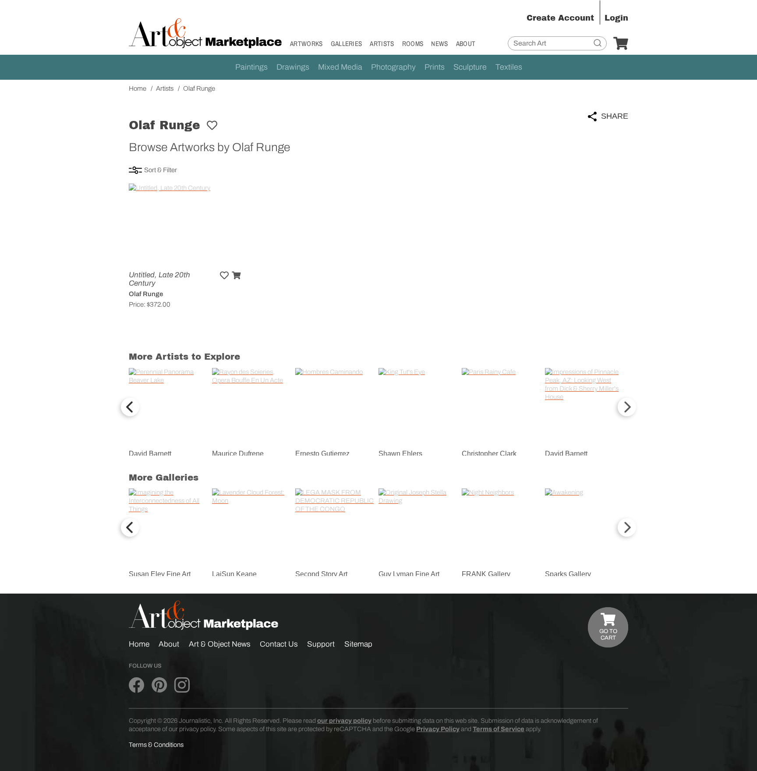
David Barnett (150, 453)
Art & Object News (220, 644)
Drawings (292, 67)
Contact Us (279, 644)
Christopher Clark (489, 453)
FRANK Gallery (486, 574)
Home (139, 644)
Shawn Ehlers (400, 453)
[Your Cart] (620, 44)
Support (321, 644)
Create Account (560, 18)
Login (616, 18)
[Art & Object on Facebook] (136, 685)
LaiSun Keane (234, 574)
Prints (434, 67)
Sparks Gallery (568, 574)
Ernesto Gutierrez (322, 453)
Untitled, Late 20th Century (159, 279)
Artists (382, 43)
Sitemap (358, 644)
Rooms (413, 43)
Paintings (251, 67)
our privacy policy (344, 720)
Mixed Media (340, 67)
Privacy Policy (438, 728)
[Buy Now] (236, 275)
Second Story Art (321, 574)
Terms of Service (498, 728)
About (466, 43)
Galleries (346, 43)
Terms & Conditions (156, 744)
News (439, 43)
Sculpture (470, 67)
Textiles (508, 67)
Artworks (306, 43)
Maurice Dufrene (238, 453)
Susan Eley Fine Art (160, 574)
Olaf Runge (146, 293)
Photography (393, 67)
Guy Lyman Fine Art (408, 574)
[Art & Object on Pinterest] (159, 685)
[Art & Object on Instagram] (182, 685)
